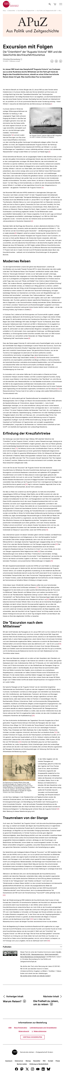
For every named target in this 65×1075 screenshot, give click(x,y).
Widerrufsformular (40, 1031)
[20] (33, 715)
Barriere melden (22, 1064)
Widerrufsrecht (24, 1031)
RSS (44, 1061)
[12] (26, 484)
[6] (15, 233)
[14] (56, 544)
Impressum (8, 1061)
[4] (43, 188)
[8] (29, 338)
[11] (17, 448)
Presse (58, 1061)
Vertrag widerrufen (32, 1037)
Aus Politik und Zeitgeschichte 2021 (46, 10)
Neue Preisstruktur (20, 1028)
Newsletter (36, 1061)
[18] (48, 599)
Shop (4, 10)
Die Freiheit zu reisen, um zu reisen (45, 1003)
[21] (56, 732)
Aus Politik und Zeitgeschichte (26, 10)
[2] (13, 135)
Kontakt (50, 1061)
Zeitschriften (11, 10)
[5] (32, 221)
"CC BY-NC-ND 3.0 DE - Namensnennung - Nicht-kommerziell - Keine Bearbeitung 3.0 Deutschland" (40, 954)
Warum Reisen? (12, 1001)
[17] (37, 587)
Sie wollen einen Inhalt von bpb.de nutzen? (35, 976)
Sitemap (28, 1061)
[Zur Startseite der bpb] (11, 7)
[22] (20, 742)
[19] (60, 644)
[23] (58, 809)
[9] (35, 357)
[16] (52, 561)
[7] (30, 310)
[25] (31, 919)
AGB (10, 1028)
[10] (58, 389)
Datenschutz (19, 1061)
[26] (48, 941)
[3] (49, 152)
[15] (39, 551)
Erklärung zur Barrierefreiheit (39, 1064)
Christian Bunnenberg (12, 59)
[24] (4, 895)
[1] (51, 104)
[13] (47, 530)
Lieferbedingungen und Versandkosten (43, 1028)
